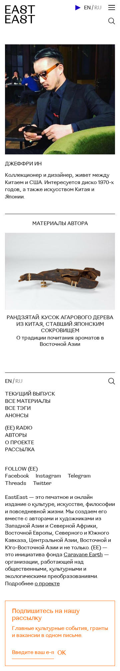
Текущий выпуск (30, 394)
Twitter (42, 483)
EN (87, 8)
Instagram (48, 476)
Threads (15, 483)
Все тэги (18, 408)
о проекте (47, 584)
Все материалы (27, 401)
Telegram (79, 476)
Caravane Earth (83, 555)
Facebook (17, 476)
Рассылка (20, 450)
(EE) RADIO (18, 428)
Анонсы (16, 416)
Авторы (16, 435)
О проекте (19, 443)
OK (61, 652)
